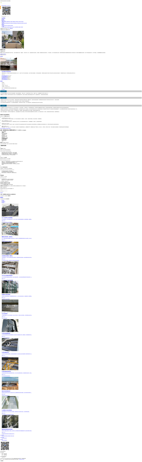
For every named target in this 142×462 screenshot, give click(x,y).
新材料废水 (17, 21)
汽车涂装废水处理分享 (5, 77)
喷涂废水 (22, 21)
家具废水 (20, 21)
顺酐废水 (3, 21)
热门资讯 (1, 56)
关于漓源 (3, 26)
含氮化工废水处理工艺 (5, 78)
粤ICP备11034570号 (21, 459)
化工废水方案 (2, 437)
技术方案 (3, 22)
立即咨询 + (9, 128)
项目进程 (12, 25)
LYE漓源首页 (3, 17)
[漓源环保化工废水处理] (3, 4)
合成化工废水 (3, 18)
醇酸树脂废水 (8, 21)
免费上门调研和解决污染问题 (4, 128)
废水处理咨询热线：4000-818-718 (6, 5)
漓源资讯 (3, 24)
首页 (8, 28)
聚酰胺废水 (11, 28)
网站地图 (5, 440)
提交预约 (1, 192)
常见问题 (5, 25)
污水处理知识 (8, 25)
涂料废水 (5, 21)
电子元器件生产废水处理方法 (6, 71)
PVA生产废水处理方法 (5, 79)
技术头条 (3, 25)
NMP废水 (3, 19)
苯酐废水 (12, 21)
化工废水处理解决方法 (5, 76)
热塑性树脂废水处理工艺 (5, 75)
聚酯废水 (14, 21)
